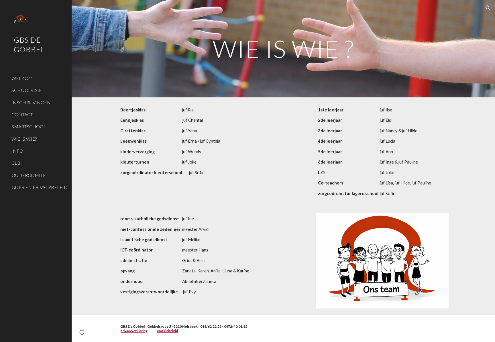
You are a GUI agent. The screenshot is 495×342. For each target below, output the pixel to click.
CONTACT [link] (22, 114)
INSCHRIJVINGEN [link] (31, 102)
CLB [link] (15, 163)
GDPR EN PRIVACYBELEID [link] (39, 187)
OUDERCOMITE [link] (28, 175)
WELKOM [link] (22, 78)
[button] (488, 8)
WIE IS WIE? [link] (24, 138)
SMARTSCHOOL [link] (28, 126)
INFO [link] (17, 151)
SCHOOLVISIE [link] (26, 90)
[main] (283, 48)
